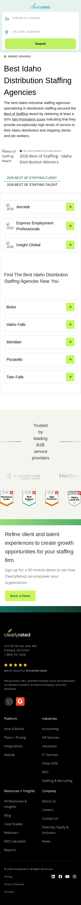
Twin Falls (15, 377)
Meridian (13, 342)
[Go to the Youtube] (60, 876)
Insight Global (28, 245)
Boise (11, 307)
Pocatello (14, 359)
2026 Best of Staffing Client (32, 178)
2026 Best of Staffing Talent (32, 184)
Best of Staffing (16, 114)
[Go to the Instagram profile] (74, 876)
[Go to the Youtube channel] (67, 876)
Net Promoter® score (28, 119)
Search (40, 43)
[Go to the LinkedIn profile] (53, 876)
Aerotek (23, 207)
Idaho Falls (16, 324)
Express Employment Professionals (34, 226)
